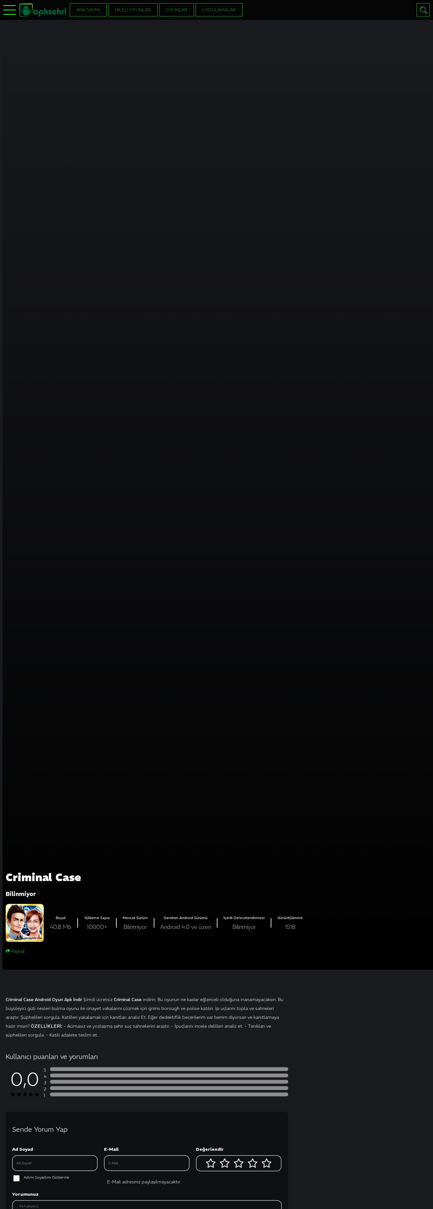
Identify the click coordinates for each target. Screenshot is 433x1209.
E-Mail (111, 1149)
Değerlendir (210, 1149)
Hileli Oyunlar (133, 10)
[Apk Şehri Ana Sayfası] (43, 9)
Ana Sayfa (88, 10)
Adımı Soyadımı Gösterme (46, 1177)
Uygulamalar (219, 10)
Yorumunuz (25, 1194)
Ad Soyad (22, 1149)
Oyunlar (176, 10)
